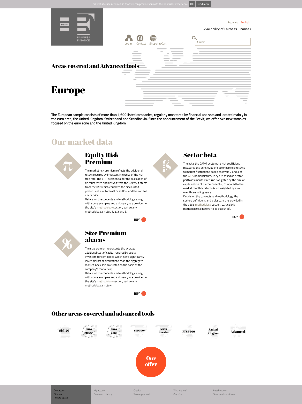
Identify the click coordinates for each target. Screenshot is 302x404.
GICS (191, 176)
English (245, 22)
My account (99, 390)
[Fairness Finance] (77, 27)
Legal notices (220, 390)
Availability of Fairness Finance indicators (231, 29)
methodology (105, 207)
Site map (58, 394)
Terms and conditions (224, 394)
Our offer (178, 394)
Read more (203, 4)
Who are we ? (180, 390)
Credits (137, 390)
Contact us (59, 390)
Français (233, 22)
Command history (103, 394)
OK (192, 4)
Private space (61, 397)
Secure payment (142, 394)
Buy (137, 219)
